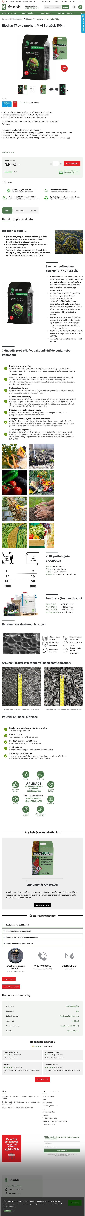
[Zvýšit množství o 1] (61, 164)
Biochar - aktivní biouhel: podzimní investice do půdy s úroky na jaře (21, 1103)
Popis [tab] (7, 210)
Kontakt (45, 1115)
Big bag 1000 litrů (54, 612)
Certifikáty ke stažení (50, 1106)
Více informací (9, 1206)
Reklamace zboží (48, 1124)
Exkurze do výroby (11, 986)
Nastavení (7, 1210)
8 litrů (48, 566)
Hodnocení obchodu (42, 1041)
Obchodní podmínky (49, 1118)
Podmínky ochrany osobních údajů (54, 1121)
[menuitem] (10, 13)
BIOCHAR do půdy (72, 1006)
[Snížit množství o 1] (51, 164)
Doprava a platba (48, 1112)
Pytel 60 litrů (51, 609)
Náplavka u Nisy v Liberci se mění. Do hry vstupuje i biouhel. (20, 1097)
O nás (57, 1)
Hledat (65, 7)
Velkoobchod (66, 1)
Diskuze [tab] (33, 210)
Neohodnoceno (34, 102)
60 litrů (49, 571)
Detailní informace (8, 152)
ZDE (68, 137)
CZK (80, 1)
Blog (44, 1109)
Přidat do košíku (72, 163)
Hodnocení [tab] (20, 210)
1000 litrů (50, 574)
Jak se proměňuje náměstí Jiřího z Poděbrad (17, 1108)
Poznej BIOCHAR (46, 1)
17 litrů (49, 569)
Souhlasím (75, 1203)
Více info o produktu (42, 905)
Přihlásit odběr (62, 1150)
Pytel (48, 604)
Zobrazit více (42, 1079)
